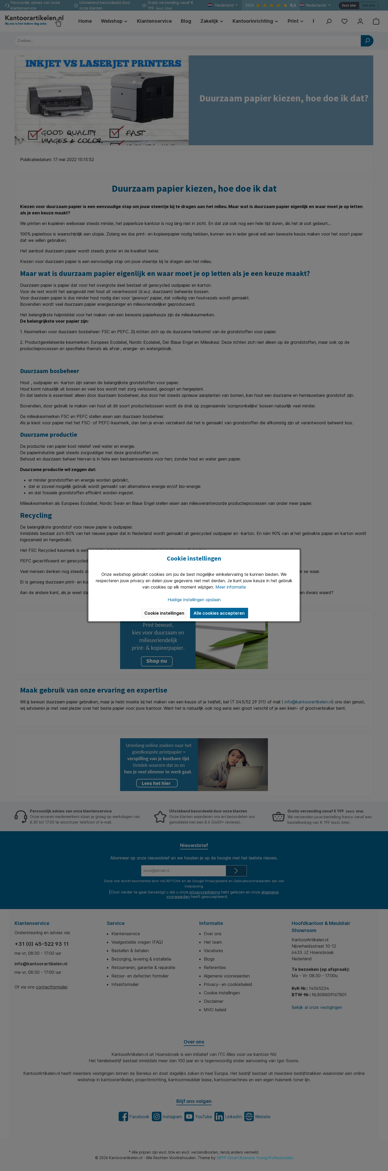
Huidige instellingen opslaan (194, 599)
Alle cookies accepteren (219, 613)
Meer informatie (230, 587)
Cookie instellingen (164, 613)
